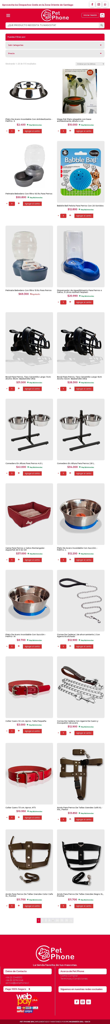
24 (57, 920)
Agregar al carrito (32, 131)
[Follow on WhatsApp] (105, 4)
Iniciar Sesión (90, 15)
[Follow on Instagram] (98, 4)
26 (66, 920)
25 (62, 920)
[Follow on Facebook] (92, 4)
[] (102, 19)
